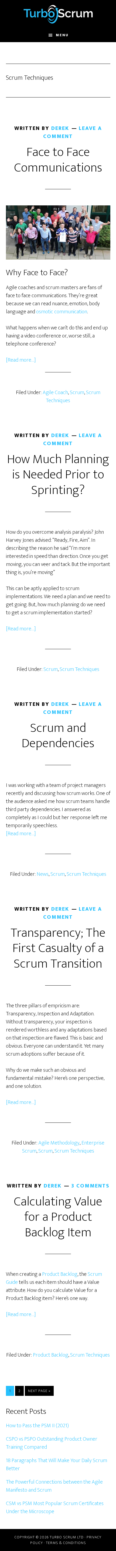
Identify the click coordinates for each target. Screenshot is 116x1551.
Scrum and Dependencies (58, 735)
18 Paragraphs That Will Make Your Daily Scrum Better (56, 1464)
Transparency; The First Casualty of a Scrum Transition (58, 948)
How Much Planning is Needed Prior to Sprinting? (58, 475)
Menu (62, 35)
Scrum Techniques (79, 669)
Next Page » (39, 1391)
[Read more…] (21, 360)
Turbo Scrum (58, 14)
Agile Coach (55, 392)
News (43, 874)
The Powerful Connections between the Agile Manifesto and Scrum (54, 1486)
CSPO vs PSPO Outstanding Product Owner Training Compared (51, 1443)
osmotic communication (61, 311)
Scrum (77, 392)
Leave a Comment (72, 132)
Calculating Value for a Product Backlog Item (58, 1217)
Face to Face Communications (58, 160)
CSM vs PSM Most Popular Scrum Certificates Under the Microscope (55, 1507)
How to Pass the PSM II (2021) (37, 1425)
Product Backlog (59, 1274)
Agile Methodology (59, 1142)
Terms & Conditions (66, 1543)
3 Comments (90, 1185)
